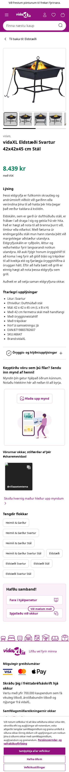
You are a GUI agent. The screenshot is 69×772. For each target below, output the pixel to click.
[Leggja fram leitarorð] (60, 25)
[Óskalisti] (53, 15)
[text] (14, 169)
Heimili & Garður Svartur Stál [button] (23, 553)
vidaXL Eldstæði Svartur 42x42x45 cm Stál (29, 145)
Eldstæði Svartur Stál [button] (18, 574)
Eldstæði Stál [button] (41, 563)
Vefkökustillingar (34, 767)
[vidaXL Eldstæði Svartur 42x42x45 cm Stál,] (34, 79)
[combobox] (34, 25)
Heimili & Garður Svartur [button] (21, 533)
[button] (18, 476)
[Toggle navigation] (6, 14)
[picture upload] (34, 424)
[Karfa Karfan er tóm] (62, 15)
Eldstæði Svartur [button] (16, 563)
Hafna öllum (34, 759)
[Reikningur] (45, 15)
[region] (34, 744)
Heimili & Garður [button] (16, 522)
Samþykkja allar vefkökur (34, 751)
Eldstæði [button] (54, 553)
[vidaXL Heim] (23, 15)
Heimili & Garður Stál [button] (19, 543)
